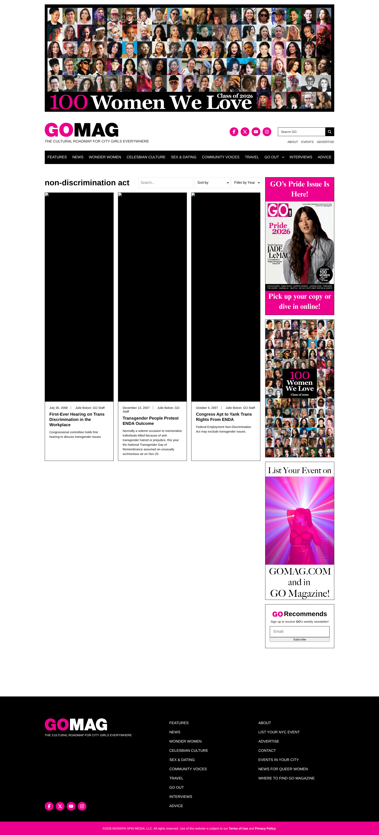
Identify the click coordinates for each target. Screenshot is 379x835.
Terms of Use (238, 828)
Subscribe (299, 639)
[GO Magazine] (117, 130)
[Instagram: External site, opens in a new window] (267, 131)
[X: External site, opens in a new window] (245, 131)
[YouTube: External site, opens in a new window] (256, 131)
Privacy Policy (265, 828)
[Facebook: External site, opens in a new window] (234, 131)
